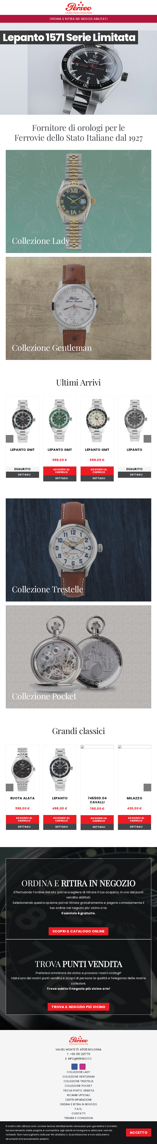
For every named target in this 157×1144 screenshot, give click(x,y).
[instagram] (82, 1067)
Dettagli (24, 474)
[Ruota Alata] (43, 747)
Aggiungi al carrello (61, 471)
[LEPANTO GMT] (22, 399)
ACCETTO (138, 1132)
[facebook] (74, 1067)
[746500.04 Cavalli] (117, 747)
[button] (7, 18)
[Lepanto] (134, 399)
